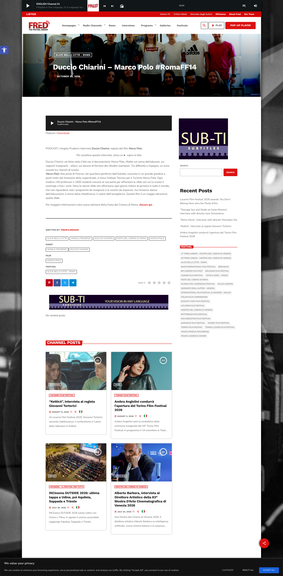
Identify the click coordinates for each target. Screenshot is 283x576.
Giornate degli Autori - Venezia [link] (198, 288)
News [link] (118, 385)
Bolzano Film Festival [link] (217, 271)
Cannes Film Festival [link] (192, 275)
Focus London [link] (225, 284)
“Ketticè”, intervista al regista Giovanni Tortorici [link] (72, 404)
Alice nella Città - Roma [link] (73, 54)
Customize (227, 570)
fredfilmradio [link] (70, 230)
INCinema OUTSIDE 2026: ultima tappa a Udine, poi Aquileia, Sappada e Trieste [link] (74, 497)
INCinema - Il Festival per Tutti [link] (66, 487)
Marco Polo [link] (157, 238)
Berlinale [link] (223, 267)
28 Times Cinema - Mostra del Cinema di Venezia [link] (206, 258)
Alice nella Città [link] (57, 238)
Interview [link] (54, 385)
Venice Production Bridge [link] (195, 332)
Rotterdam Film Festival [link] (194, 314)
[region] (141, 567)
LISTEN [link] (31, 14)
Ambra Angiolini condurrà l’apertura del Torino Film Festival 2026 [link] (140, 406)
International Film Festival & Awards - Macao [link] (206, 292)
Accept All (269, 570)
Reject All (248, 570)
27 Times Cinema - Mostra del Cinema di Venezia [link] (206, 254)
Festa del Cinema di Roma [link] (131, 238)
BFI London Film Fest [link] (192, 271)
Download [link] (63, 133)
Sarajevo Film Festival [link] (193, 323)
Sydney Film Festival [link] (218, 323)
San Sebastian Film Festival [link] (196, 318)
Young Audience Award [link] (193, 336)
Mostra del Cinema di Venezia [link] (131, 487)
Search (184, 166)
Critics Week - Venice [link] (217, 275)
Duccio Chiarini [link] (104, 238)
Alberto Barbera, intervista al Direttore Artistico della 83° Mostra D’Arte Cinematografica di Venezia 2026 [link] (140, 499)
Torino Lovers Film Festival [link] (220, 327)
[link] (4, 50)
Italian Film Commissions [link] (194, 297)
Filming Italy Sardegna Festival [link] (198, 284)
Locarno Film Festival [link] (62, 395)
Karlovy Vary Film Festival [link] (195, 301)
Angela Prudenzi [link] (81, 238)
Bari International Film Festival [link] (198, 267)
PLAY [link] (216, 25)
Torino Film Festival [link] (126, 395)
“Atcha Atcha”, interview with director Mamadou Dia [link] (208, 220)
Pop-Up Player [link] (240, 25)
